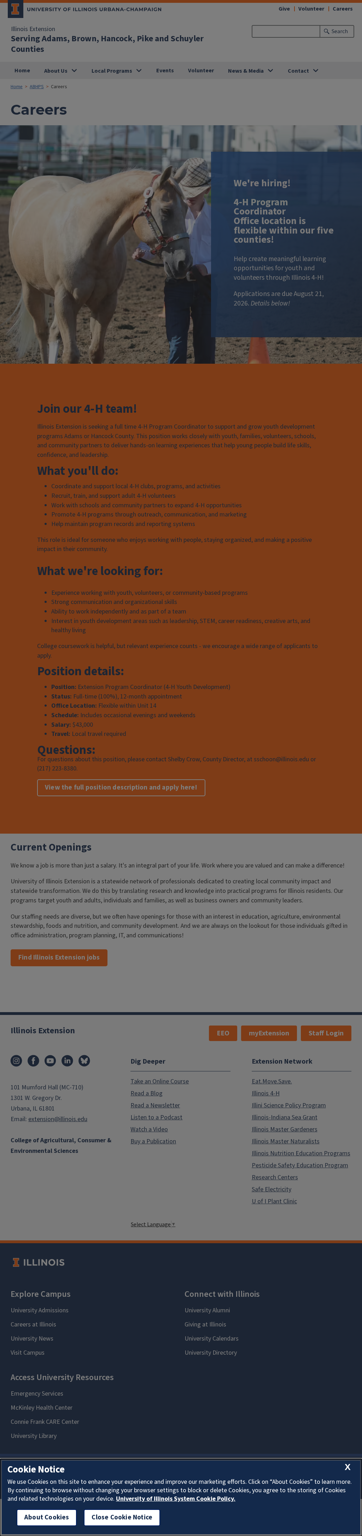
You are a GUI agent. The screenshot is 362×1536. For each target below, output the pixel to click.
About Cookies (46, 1517)
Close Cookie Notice (122, 1517)
